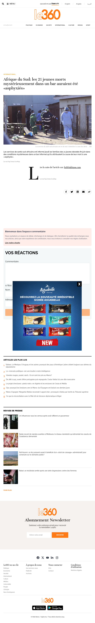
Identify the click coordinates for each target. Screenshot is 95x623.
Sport (88, 25)
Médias (80, 25)
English (67, 4)
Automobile (7, 584)
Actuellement (7, 25)
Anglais (78, 4)
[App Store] (39, 608)
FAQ (49, 568)
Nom (7, 290)
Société (49, 25)
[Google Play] (55, 608)
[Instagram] (57, 557)
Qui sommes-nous (32, 568)
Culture (71, 25)
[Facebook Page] (38, 557)
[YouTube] (47, 557)
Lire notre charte (12, 243)
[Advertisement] (47, 50)
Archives (29, 573)
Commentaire (12, 261)
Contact (51, 571)
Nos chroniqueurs (9, 592)
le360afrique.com (72, 167)
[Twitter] (42, 557)
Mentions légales (76, 570)
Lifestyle (6, 589)
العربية (89, 4)
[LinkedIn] (52, 557)
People (5, 587)
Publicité (29, 571)
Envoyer (60, 535)
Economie (39, 25)
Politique (29, 25)
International (60, 25)
